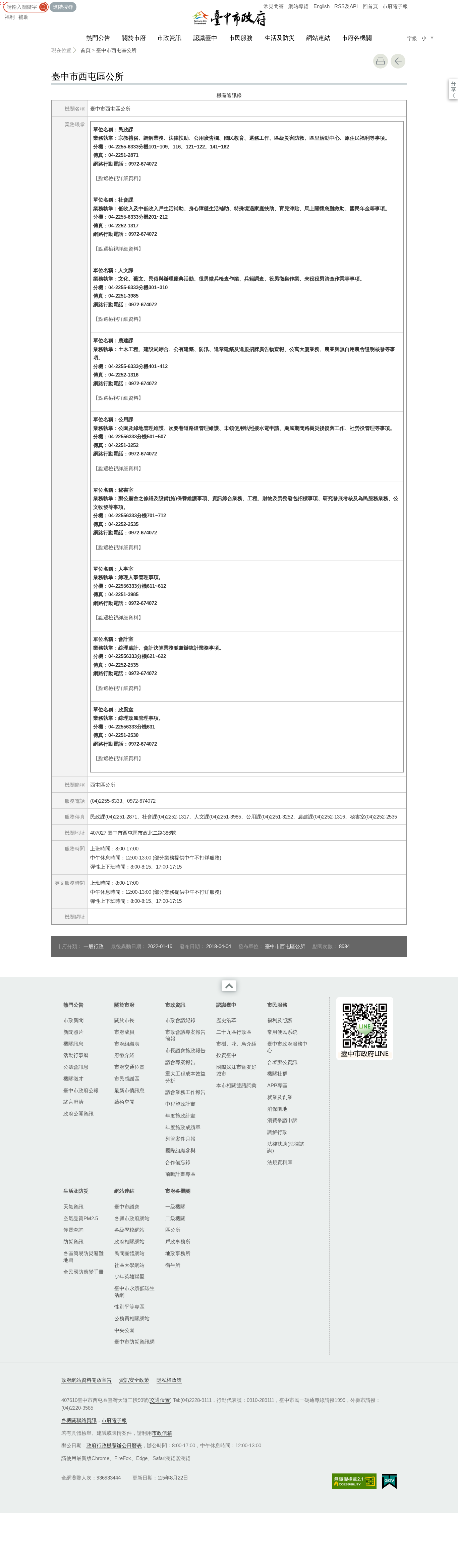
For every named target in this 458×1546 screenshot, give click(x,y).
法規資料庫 (279, 1162)
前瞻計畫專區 (180, 1174)
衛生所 (172, 1265)
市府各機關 (357, 38)
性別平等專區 (129, 1307)
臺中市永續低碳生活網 (134, 1291)
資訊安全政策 (134, 1380)
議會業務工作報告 (185, 1092)
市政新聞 (73, 1020)
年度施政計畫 (180, 1115)
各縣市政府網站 (132, 1218)
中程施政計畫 (180, 1104)
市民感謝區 (126, 1078)
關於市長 (124, 1020)
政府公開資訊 (78, 1113)
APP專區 (277, 1085)
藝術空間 (124, 1102)
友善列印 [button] (380, 61)
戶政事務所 (177, 1241)
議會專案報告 (180, 1062)
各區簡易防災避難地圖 (83, 1256)
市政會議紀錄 (180, 1020)
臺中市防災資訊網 (134, 1341)
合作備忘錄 (177, 1162)
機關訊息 (73, 1044)
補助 (23, 17)
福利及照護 (279, 1020)
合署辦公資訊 (282, 1062)
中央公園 (124, 1330)
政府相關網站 (129, 1241)
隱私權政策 (169, 1380)
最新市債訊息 (129, 1090)
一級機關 (175, 1206)
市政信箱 (162, 1433)
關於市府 (134, 38)
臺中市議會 (126, 1206)
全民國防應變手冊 (83, 1272)
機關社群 (277, 1073)
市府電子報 (395, 6)
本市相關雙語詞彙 (236, 1085)
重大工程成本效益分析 (185, 1077)
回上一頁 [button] (398, 61)
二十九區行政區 (233, 1032)
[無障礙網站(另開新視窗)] (354, 1481)
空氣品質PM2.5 (80, 1218)
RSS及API (346, 6)
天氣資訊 (73, 1206)
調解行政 (277, 1132)
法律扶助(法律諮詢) (285, 1147)
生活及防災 (280, 38)
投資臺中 (226, 1055)
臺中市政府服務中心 (287, 1047)
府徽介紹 (124, 1055)
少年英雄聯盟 (129, 1276)
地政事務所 (177, 1253)
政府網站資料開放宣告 (86, 1380)
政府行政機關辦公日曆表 (114, 1445)
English (321, 6)
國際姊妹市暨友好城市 (236, 1070)
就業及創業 (279, 1097)
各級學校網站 (129, 1230)
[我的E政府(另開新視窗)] (389, 1481)
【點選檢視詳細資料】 (118, 178)
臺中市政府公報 (81, 1090)
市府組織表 (126, 1044)
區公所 (172, 1230)
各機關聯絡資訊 (79, 1420)
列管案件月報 (180, 1139)
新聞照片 (73, 1032)
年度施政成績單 (183, 1127)
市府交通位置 (129, 1067)
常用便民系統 (282, 1032)
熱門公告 (98, 38)
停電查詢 (73, 1230)
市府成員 (124, 1032)
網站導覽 (298, 6)
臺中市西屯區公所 (116, 50)
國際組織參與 (180, 1150)
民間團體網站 (129, 1253)
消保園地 (277, 1109)
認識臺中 (205, 38)
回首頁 (370, 6)
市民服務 (241, 38)
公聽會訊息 (76, 1067)
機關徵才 (73, 1078)
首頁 (85, 50)
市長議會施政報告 (185, 1050)
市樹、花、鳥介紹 (236, 1044)
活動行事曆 (76, 1055)
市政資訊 (169, 38)
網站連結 (318, 38)
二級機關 (175, 1218)
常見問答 (274, 6)
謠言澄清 (73, 1102)
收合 (229, 985)
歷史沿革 (226, 1020)
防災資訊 (73, 1241)
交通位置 (160, 1400)
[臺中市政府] (229, 18)
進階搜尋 (63, 7)
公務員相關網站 (132, 1318)
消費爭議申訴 (282, 1120)
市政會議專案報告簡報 (185, 1035)
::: (2, 3)
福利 (10, 17)
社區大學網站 (129, 1265)
